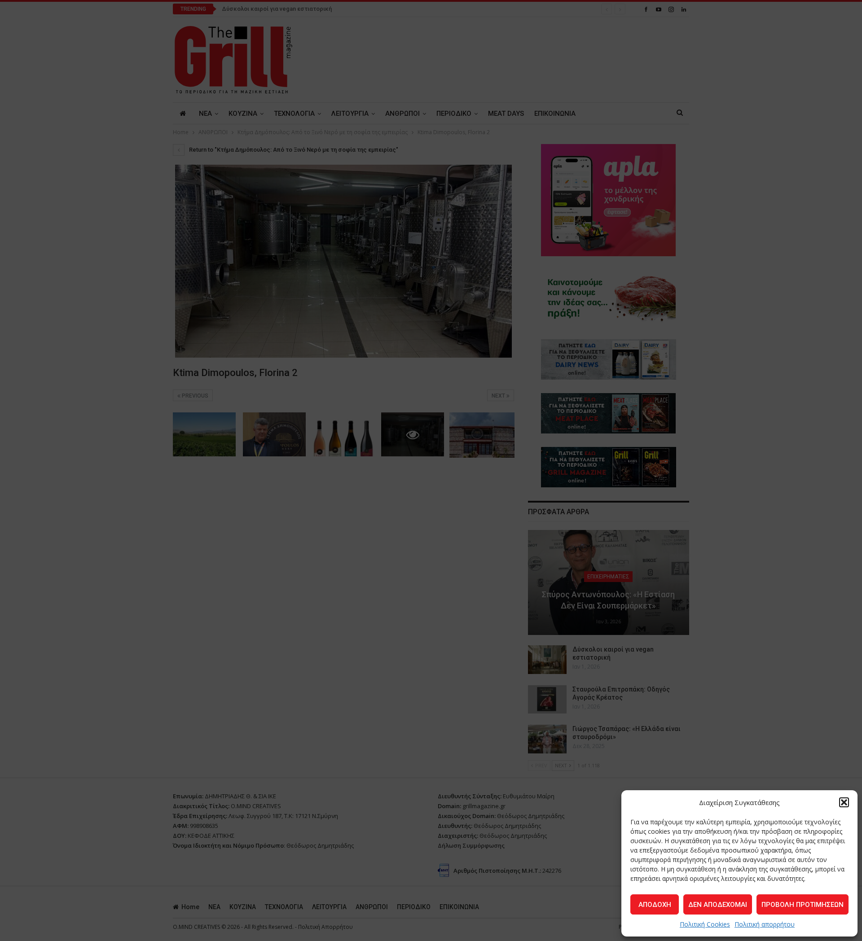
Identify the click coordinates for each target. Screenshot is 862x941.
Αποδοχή (654, 905)
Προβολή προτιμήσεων (802, 905)
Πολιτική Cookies (705, 924)
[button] (844, 802)
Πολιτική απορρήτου (764, 924)
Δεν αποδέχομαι (717, 905)
